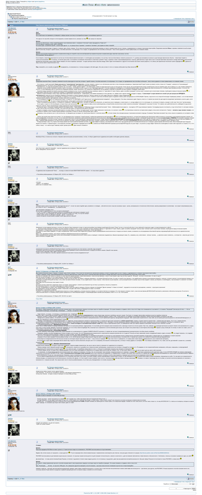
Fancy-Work (39, 298)
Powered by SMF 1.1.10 (90, 493)
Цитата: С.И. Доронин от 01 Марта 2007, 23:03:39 (50, 271)
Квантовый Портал (15, 13)
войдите (29, 1)
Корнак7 (29, 17)
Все (23, 21)
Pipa (9, 75)
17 (21, 21)
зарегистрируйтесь (39, 1)
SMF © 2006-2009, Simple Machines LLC (107, 493)
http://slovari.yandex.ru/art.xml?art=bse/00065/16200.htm (154, 453)
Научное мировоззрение (21, 18)
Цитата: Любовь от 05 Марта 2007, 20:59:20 (48, 393)
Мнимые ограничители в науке (56, 302)
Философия (15, 17)
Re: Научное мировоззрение (55, 28)
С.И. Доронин (12, 28)
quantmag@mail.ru (37, 9)
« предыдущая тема (178, 18)
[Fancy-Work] (11, 275)
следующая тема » (190, 18)
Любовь (10, 143)
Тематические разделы (17, 15)
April (9, 267)
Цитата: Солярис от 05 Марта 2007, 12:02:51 (48, 307)
